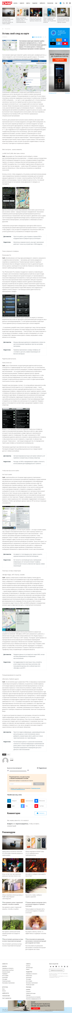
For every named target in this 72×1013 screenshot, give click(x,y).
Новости (22, 3)
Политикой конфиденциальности (18, 789)
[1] (8, 770)
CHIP (11, 760)
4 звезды (39, 37)
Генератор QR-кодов (30, 993)
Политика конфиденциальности (33, 998)
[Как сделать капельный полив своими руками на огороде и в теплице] (12, 923)
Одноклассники (29, 800)
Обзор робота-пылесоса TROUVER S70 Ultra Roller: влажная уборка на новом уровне (7, 20)
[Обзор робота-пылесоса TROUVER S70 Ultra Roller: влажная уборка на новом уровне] (12, 843)
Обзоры (15, 3)
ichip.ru (28, 989)
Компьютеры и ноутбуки (8, 970)
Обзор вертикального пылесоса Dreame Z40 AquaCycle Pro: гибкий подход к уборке (63, 20)
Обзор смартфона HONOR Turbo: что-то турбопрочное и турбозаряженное (21, 20)
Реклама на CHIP (52, 93)
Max (27, 806)
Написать (41, 813)
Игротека (5, 987)
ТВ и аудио (4, 979)
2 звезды (35, 37)
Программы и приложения (8, 982)
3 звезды (37, 37)
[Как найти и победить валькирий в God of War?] (36, 865)
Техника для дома (6, 981)
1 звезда (33, 37)
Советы (28, 3)
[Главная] (2, 28)
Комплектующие (6, 972)
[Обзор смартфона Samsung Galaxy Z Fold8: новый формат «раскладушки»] (12, 886)
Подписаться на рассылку (57, 970)
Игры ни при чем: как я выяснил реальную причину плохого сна (35, 19)
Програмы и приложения (32, 982)
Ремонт (27, 969)
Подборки (34, 3)
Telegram (14, 800)
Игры (3, 989)
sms (8, 754)
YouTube (41, 806)
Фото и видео (5, 975)
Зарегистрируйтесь (22, 824)
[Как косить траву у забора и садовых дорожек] (36, 886)
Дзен (13, 806)
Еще (56, 3)
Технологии (50, 3)
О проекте (28, 991)
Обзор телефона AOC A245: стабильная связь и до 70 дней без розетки (49, 20)
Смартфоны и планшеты (7, 968)
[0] (28, 770)
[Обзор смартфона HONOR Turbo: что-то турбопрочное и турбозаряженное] (36, 843)
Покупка (28, 965)
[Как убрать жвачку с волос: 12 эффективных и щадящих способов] (36, 923)
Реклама (28, 987)
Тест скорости (6, 998)
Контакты (67, 93)
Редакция (28, 995)
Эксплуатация (29, 967)
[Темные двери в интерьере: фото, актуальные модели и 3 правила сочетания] (36, 904)
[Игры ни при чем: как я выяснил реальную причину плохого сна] (12, 865)
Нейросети (42, 3)
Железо (4, 990)
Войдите (10, 824)
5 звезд (41, 37)
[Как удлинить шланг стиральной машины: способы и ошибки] (12, 903)
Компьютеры (29, 975)
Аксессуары (5, 977)
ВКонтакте (42, 800)
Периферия (4, 973)
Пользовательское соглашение (33, 997)
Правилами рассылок (35, 788)
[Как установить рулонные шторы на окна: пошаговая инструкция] (12, 940)
